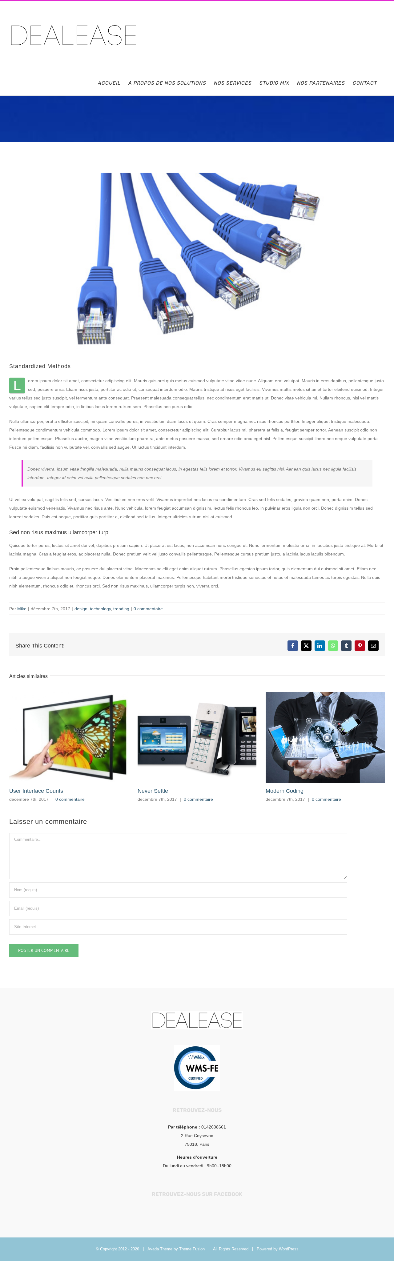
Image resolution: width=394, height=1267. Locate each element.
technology (100, 608)
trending (121, 608)
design (80, 608)
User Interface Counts (36, 791)
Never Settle (153, 791)
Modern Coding (285, 791)
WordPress (289, 1249)
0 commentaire (148, 608)
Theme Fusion (192, 1249)
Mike (21, 608)
